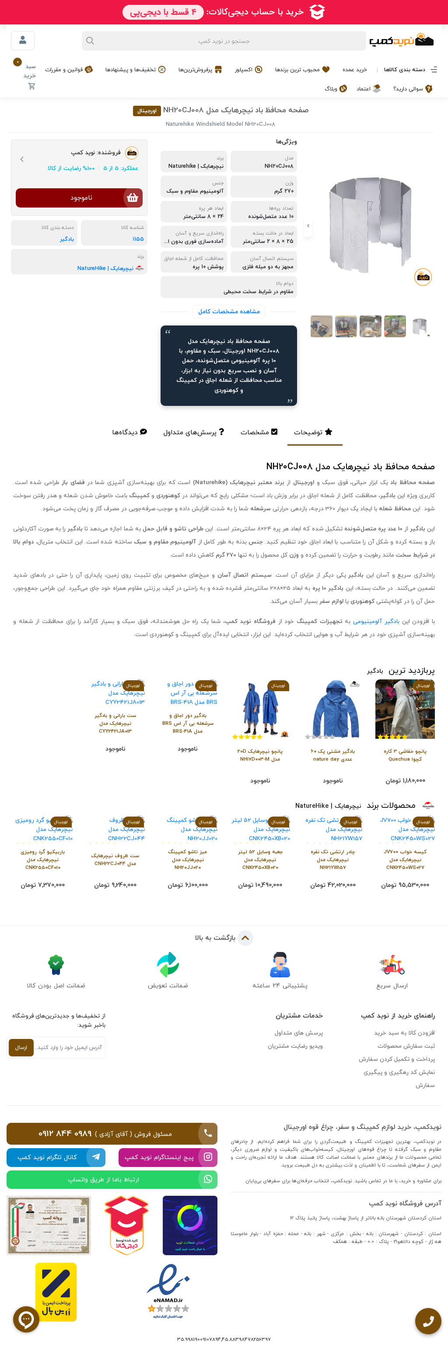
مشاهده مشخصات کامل (229, 311)
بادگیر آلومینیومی (376, 621)
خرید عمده (355, 69)
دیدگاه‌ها (125, 432)
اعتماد (364, 88)
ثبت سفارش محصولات (406, 1046)
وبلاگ (332, 88)
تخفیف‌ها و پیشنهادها (131, 69)
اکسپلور (244, 69)
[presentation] (433, 226)
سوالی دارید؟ (409, 88)
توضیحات (308, 432)
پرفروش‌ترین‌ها (196, 69)
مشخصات (255, 432)
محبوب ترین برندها (298, 69)
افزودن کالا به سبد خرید (404, 1033)
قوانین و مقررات (64, 69)
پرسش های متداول (299, 1033)
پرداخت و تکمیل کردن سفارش (397, 1059)
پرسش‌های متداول (190, 432)
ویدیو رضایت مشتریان (295, 1046)
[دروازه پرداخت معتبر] (56, 1292)
